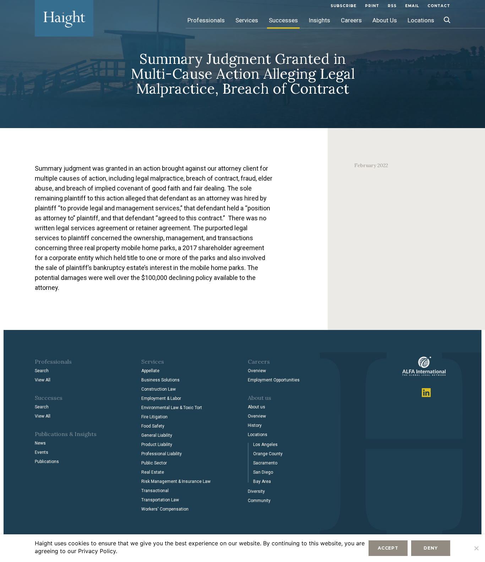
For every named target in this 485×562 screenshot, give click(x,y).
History (255, 425)
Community (259, 500)
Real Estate (152, 472)
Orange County (268, 453)
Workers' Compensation (165, 509)
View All (42, 380)
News (40, 443)
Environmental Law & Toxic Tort (171, 407)
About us (256, 406)
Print (372, 6)
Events (41, 452)
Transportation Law (160, 499)
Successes (283, 20)
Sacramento (265, 463)
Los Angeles (265, 444)
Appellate (150, 370)
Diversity (256, 491)
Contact (438, 6)
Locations (421, 20)
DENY (430, 548)
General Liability (156, 435)
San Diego (263, 472)
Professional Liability (161, 453)
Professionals (206, 20)
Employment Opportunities (274, 380)
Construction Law (158, 389)
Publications (47, 461)
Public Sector (154, 463)
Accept (388, 548)
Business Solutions (160, 380)
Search (42, 370)
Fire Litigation (154, 416)
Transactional (155, 490)
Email (412, 6)
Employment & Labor (161, 398)
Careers (351, 20)
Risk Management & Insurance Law (176, 481)
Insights (319, 20)
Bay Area (262, 481)
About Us (384, 20)
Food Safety (152, 426)
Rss (392, 6)
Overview (257, 370)
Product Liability (156, 444)
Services (246, 20)
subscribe (343, 6)
